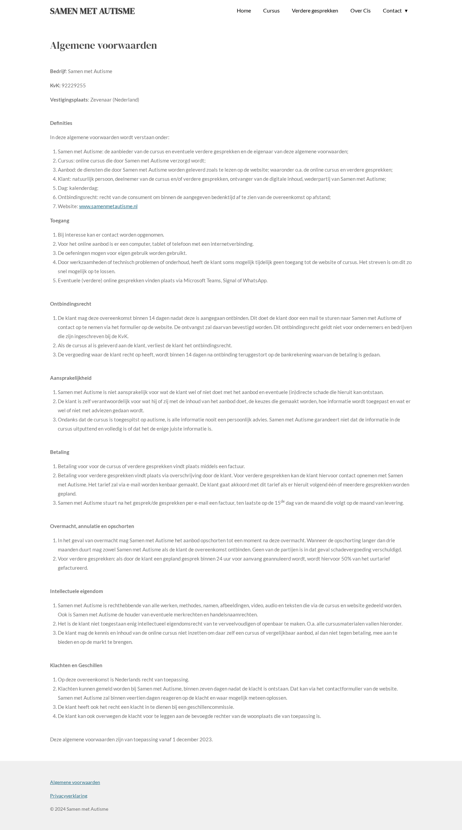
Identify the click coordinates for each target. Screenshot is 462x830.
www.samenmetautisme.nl (108, 206)
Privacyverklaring (68, 796)
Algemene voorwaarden (75, 782)
